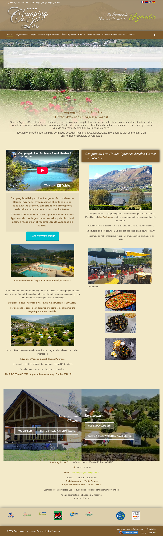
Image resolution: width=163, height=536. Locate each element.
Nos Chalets (25, 431)
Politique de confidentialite (144, 529)
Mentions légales (124, 529)
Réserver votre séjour (42, 236)
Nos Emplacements (99, 426)
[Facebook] (154, 34)
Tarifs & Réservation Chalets (57, 431)
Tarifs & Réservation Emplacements (109, 436)
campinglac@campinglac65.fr (85, 472)
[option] (11, 514)
